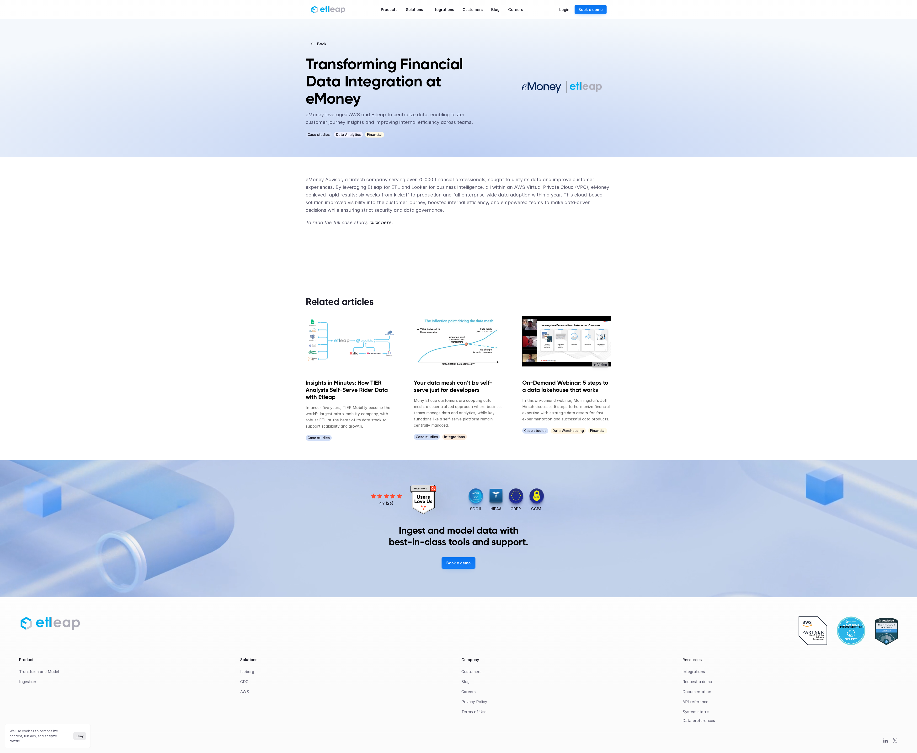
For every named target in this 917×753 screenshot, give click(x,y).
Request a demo (697, 681)
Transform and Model (39, 671)
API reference (695, 701)
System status (695, 711)
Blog (465, 681)
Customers (471, 671)
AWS (244, 691)
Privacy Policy (474, 701)
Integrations (693, 671)
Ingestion (27, 681)
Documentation (696, 691)
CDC (244, 681)
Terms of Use (473, 711)
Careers (468, 691)
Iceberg (247, 671)
